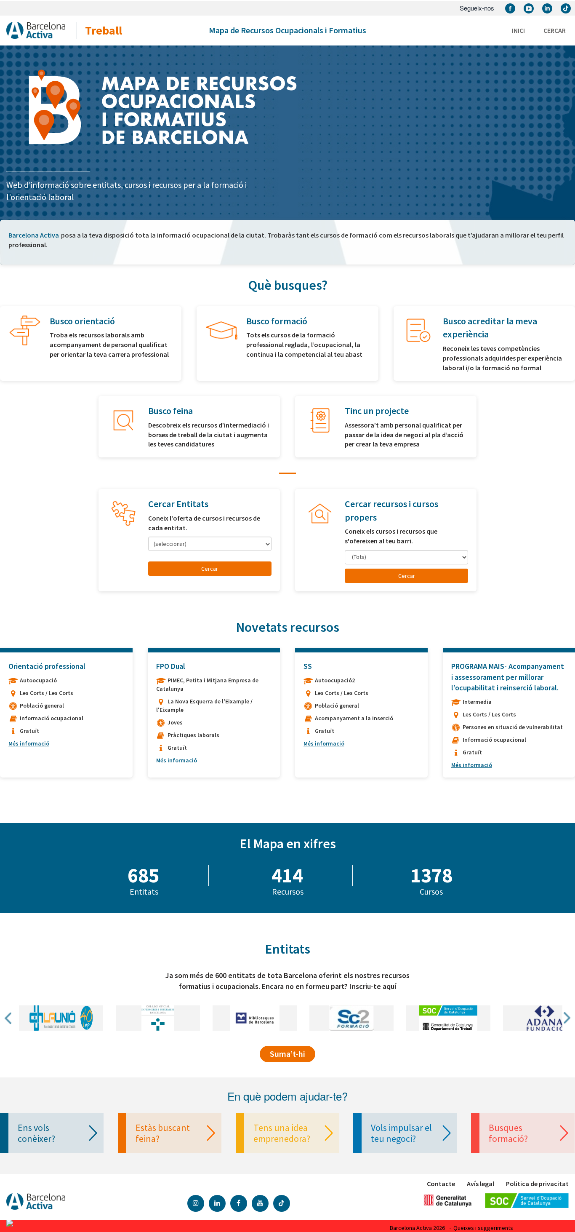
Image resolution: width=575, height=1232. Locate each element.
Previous (9, 1018)
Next (566, 1018)
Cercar (554, 30)
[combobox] (210, 544)
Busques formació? (508, 1133)
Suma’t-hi (287, 1053)
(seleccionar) (170, 544)
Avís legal (480, 1183)
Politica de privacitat (537, 1183)
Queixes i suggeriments (483, 1228)
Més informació (28, 743)
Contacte (441, 1183)
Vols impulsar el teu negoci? (401, 1133)
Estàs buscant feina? (163, 1133)
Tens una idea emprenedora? (281, 1133)
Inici (518, 30)
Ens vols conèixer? (36, 1133)
